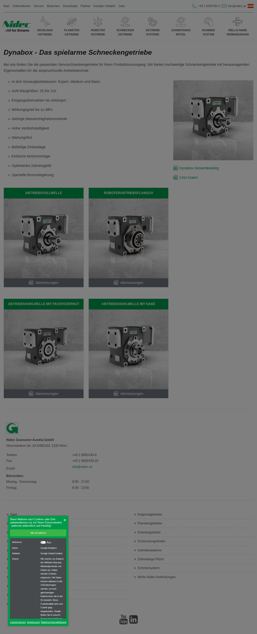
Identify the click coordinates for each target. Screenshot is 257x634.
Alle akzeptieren (38, 533)
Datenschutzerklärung (53, 622)
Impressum (33, 622)
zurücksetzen (18, 622)
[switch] (43, 542)
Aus (49, 542)
